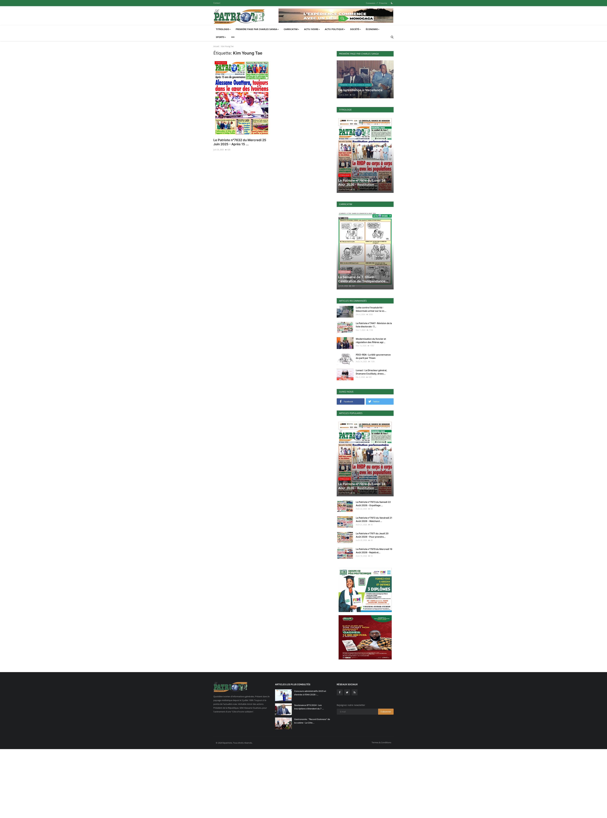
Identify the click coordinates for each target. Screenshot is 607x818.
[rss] (355, 692)
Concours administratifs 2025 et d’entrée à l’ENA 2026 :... (310, 693)
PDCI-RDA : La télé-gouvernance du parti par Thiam (373, 356)
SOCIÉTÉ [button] (354, 29)
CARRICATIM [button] (290, 29)
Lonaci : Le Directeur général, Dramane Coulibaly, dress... (371, 372)
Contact (216, 3)
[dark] (392, 3)
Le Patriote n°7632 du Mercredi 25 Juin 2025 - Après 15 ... (239, 142)
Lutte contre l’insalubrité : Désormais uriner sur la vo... (371, 309)
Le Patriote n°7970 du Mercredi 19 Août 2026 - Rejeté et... (374, 551)
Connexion (370, 3)
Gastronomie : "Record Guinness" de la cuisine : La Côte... (312, 721)
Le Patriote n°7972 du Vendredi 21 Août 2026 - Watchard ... (374, 519)
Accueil (216, 46)
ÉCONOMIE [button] (372, 29)
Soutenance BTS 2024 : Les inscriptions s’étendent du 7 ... (309, 707)
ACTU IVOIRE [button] (311, 29)
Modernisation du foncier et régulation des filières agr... (371, 340)
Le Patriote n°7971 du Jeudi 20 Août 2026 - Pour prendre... (372, 535)
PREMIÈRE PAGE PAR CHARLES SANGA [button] (256, 29)
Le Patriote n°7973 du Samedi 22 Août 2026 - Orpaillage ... (373, 504)
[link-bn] (336, 16)
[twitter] (347, 692)
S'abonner (385, 711)
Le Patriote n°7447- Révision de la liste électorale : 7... (374, 325)
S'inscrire (383, 3)
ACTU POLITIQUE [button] (334, 29)
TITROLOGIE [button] (222, 29)
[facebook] (340, 692)
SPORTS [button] (220, 37)
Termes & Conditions (381, 742)
